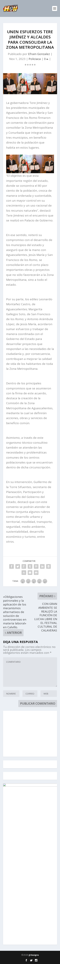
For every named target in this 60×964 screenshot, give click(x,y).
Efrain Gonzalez (39, 54)
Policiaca (35, 59)
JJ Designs (34, 955)
